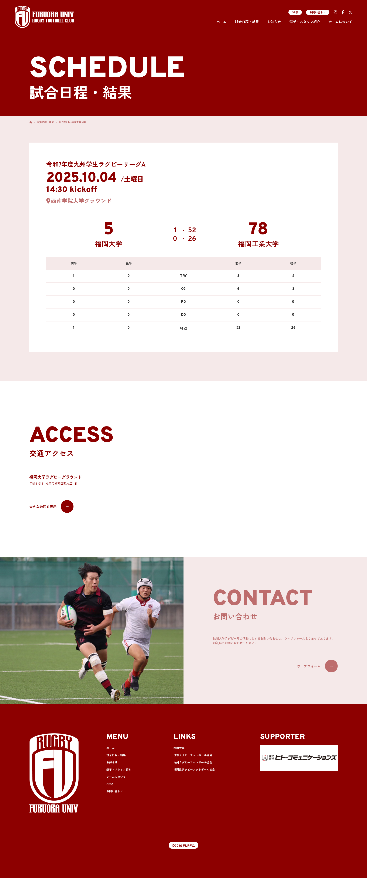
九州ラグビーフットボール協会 (193, 762)
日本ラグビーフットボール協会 (193, 755)
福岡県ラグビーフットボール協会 (194, 769)
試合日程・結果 (247, 21)
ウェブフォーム (315, 666)
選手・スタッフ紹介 (304, 21)
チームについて (340, 21)
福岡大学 (179, 748)
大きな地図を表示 (49, 506)
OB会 (295, 12)
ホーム (221, 21)
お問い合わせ (317, 12)
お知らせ (274, 21)
